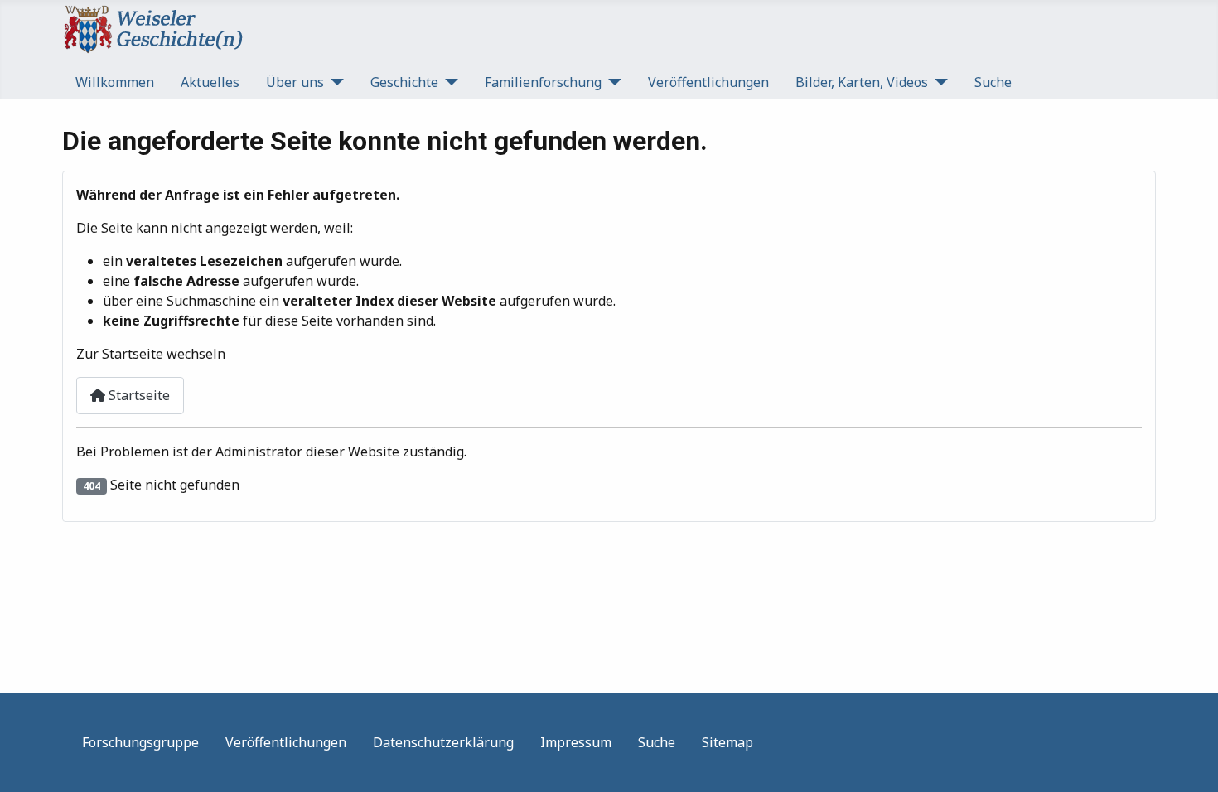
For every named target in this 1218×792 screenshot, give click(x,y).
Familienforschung (543, 82)
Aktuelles (210, 82)
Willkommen (114, 82)
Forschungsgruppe (140, 742)
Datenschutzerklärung (443, 742)
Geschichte (404, 82)
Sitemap (727, 742)
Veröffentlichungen (708, 82)
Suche (993, 82)
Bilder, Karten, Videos (861, 82)
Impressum (575, 742)
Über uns (295, 82)
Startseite (137, 395)
